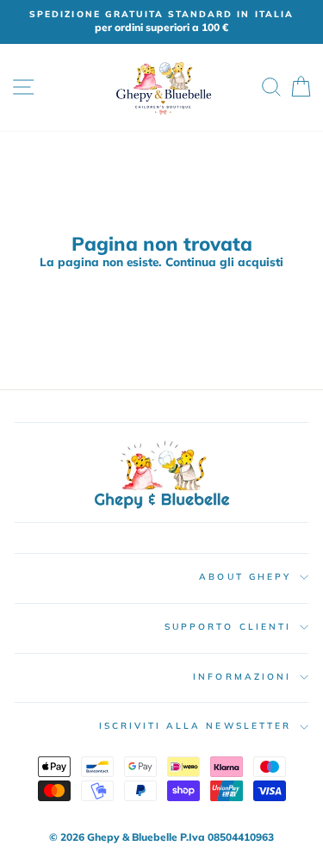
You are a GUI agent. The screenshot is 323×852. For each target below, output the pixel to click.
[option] (161, 22)
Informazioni (242, 676)
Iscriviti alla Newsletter (195, 725)
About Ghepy (245, 576)
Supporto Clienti (228, 626)
